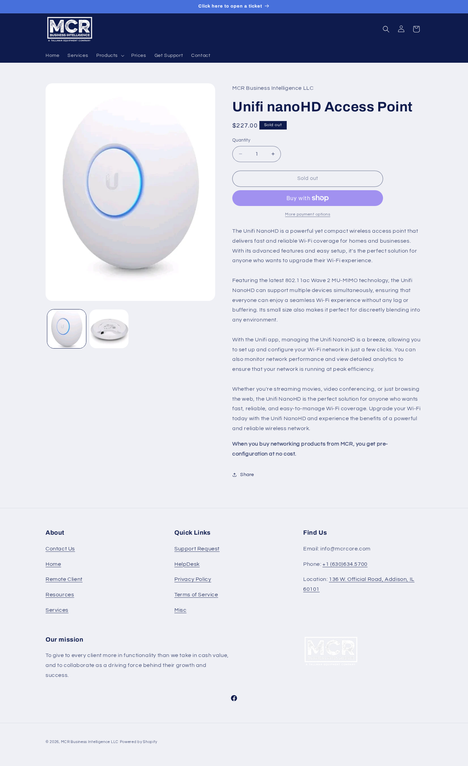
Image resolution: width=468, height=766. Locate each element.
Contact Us (60, 548)
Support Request (197, 548)
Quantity (241, 140)
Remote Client (64, 579)
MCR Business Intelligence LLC (90, 742)
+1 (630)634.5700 (345, 564)
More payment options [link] (307, 214)
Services (57, 610)
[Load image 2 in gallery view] (108, 328)
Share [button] (247, 474)
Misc (180, 610)
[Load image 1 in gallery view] (66, 328)
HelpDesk (187, 564)
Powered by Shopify (138, 742)
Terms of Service (196, 594)
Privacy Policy (192, 579)
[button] (109, 55)
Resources (60, 594)
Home (53, 564)
